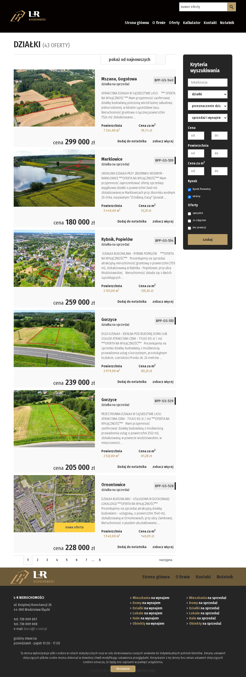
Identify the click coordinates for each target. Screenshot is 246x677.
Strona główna (137, 22)
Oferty (174, 22)
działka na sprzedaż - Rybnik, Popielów (95, 269)
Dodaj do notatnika (132, 141)
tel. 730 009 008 (25, 624)
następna (165, 560)
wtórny (196, 196)
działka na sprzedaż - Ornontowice (95, 514)
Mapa (171, 59)
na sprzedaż (207, 598)
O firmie (159, 22)
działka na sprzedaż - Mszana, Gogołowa (95, 108)
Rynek (192, 181)
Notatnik (227, 22)
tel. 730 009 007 (25, 619)
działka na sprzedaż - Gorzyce (95, 349)
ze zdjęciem (199, 220)
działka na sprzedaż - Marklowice (95, 188)
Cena (192, 128)
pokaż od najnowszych (129, 59)
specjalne (198, 213)
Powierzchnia (198, 146)
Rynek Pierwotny (202, 189)
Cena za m (196, 163)
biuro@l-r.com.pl (35, 629)
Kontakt (210, 22)
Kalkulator (191, 22)
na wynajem (151, 598)
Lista (161, 59)
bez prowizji (199, 227)
